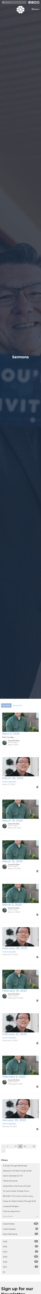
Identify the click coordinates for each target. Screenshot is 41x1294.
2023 (20, 1257)
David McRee (20, 1224)
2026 (20, 1241)
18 (20, 1146)
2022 (20, 1262)
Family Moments (10, 1181)
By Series (17, 705)
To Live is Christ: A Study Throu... (16, 1191)
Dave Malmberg (20, 1234)
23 (34, 1146)
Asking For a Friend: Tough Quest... (18, 1171)
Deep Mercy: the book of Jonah (17, 1186)
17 (16, 1146)
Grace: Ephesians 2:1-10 (13, 1176)
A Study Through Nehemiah (15, 1166)
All (4, 1272)
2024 (20, 1252)
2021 (20, 1267)
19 (25, 1146)
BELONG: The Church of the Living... (18, 1196)
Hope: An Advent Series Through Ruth (19, 1201)
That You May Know (11, 1211)
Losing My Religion (11, 1206)
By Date (6, 705)
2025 (20, 1246)
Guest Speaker (20, 1229)
